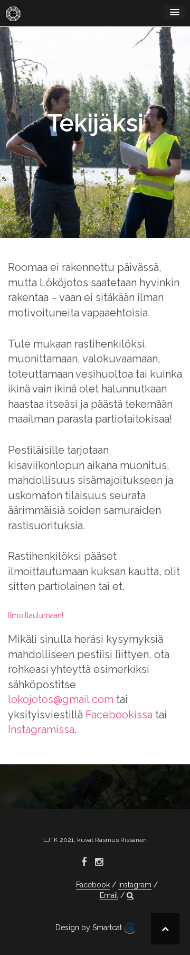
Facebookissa (119, 714)
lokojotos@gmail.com (60, 699)
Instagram (134, 885)
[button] (130, 895)
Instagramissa (41, 729)
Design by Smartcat (89, 927)
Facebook (93, 885)
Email (109, 895)
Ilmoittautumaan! (35, 615)
